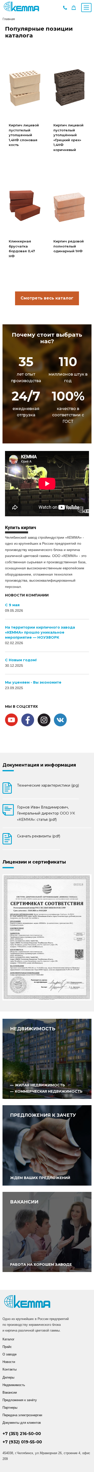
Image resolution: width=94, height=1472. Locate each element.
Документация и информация (39, 765)
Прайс (7, 1347)
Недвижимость (14, 1385)
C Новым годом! (21, 660)
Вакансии (10, 1392)
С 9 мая (12, 605)
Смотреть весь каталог (47, 298)
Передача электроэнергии (22, 1415)
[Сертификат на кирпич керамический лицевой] (47, 937)
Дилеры (8, 1377)
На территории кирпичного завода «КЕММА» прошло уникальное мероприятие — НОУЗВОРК (40, 632)
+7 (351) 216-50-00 (22, 1433)
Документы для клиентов (22, 1423)
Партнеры (10, 1407)
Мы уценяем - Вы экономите (33, 682)
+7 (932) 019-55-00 (22, 1442)
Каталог (9, 1339)
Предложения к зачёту (20, 1400)
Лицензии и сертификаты (34, 862)
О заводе (10, 1354)
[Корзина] (73, 9)
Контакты (10, 1369)
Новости (9, 1362)
